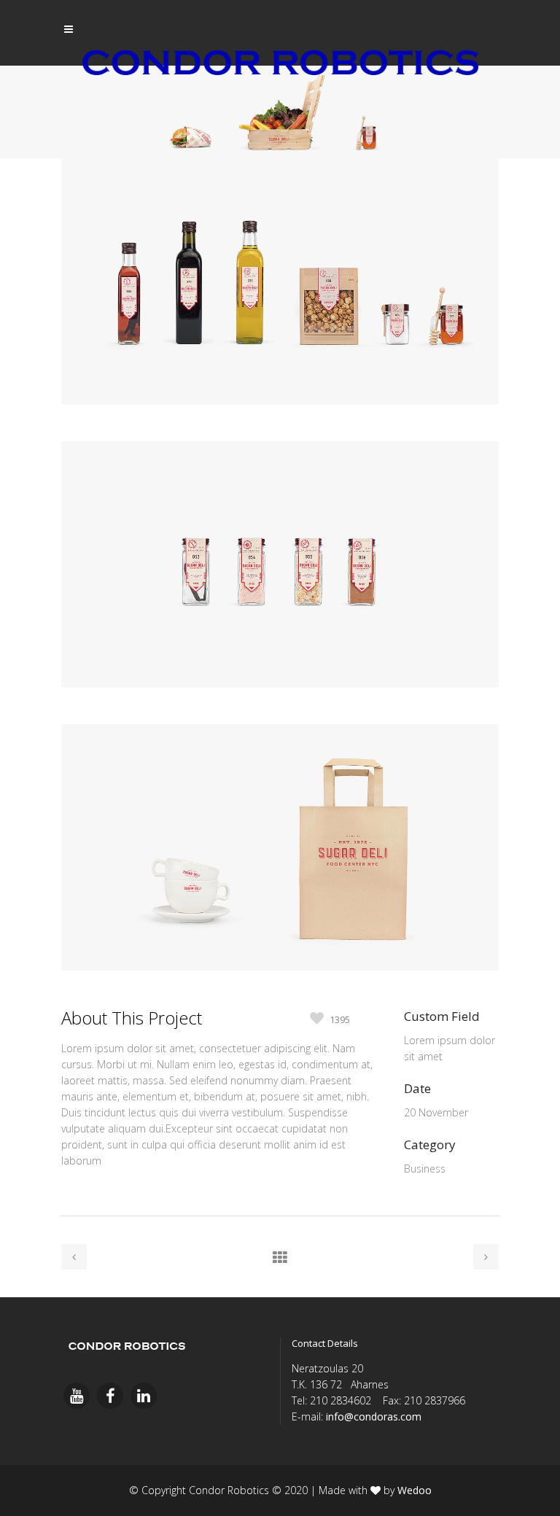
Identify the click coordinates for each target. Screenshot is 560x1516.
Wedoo (414, 1490)
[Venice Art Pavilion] (280, 433)
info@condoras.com (373, 1416)
